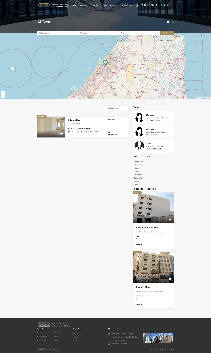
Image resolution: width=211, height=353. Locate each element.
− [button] (3, 96)
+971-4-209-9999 (118, 340)
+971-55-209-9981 (153, 149)
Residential (138, 178)
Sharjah (75, 337)
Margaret (150, 115)
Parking (138, 168)
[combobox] (57, 33)
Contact (113, 5)
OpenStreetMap (206, 98)
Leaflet (198, 98)
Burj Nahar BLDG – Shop (147, 227)
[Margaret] (139, 121)
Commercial (138, 162)
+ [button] (3, 92)
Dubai (75, 334)
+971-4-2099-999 (166, 5)
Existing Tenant (126, 5)
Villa (136, 185)
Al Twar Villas (74, 120)
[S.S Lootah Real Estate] (53, 7)
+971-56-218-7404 (153, 120)
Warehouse (139, 175)
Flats (137, 181)
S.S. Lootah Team (167, 349)
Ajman (75, 340)
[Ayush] (139, 150)
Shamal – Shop (143, 287)
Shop (137, 171)
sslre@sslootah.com (119, 344)
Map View (42, 340)
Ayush (149, 143)
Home (74, 5)
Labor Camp (140, 165)
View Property (51, 133)
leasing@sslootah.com (154, 146)
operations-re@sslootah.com (157, 118)
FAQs (105, 5)
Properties (95, 5)
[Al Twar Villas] (105, 63)
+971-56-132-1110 (147, 5)
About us (83, 5)
